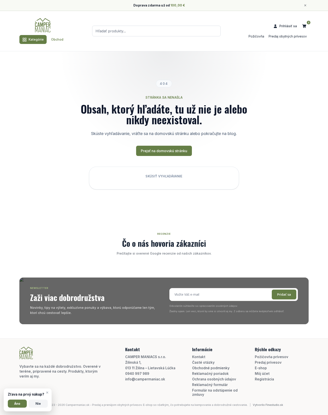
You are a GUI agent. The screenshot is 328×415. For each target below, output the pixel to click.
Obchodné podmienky (211, 368)
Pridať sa (284, 294)
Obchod (57, 39)
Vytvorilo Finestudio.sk (268, 405)
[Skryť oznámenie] (305, 5)
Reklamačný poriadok (210, 373)
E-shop (261, 368)
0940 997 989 (137, 373)
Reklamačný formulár (210, 385)
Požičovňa (256, 36)
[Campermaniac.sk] (42, 25)
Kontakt (198, 357)
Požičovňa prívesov (271, 357)
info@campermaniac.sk (145, 379)
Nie (38, 403)
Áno (17, 403)
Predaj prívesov (268, 362)
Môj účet (262, 373)
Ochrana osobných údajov (214, 379)
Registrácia (264, 379)
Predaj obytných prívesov (288, 36)
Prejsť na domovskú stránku (164, 151)
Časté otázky (203, 362)
